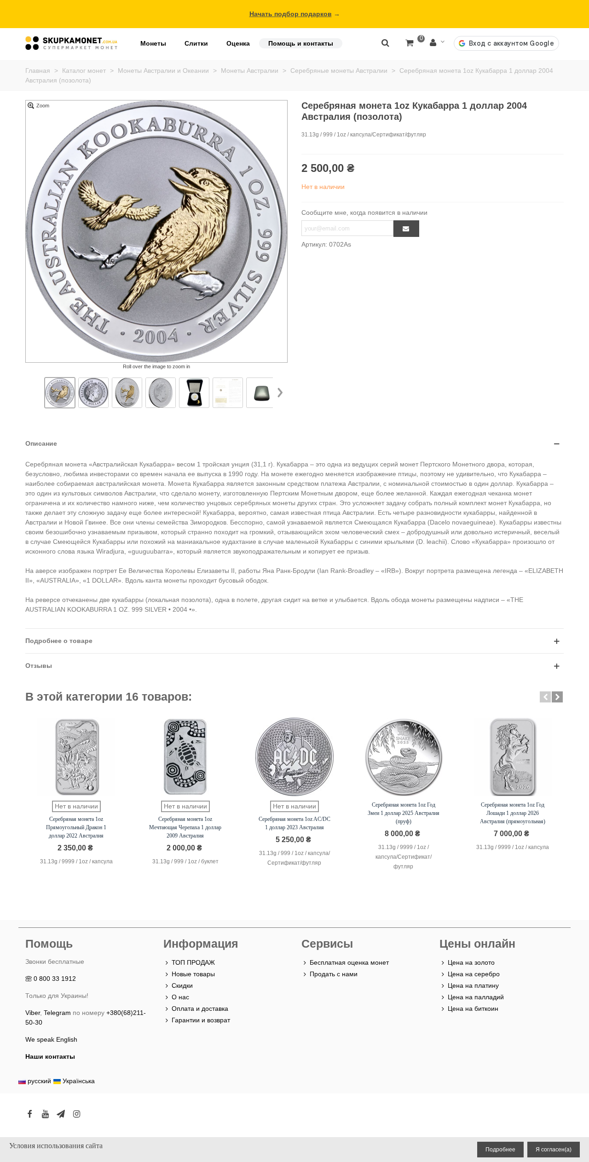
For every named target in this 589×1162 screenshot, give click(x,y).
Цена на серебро (474, 974)
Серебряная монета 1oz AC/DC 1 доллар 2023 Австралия (294, 823)
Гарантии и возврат (201, 1020)
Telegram (57, 1012)
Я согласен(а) (554, 1149)
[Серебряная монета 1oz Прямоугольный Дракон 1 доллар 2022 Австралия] (76, 757)
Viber (32, 1012)
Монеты (153, 43)
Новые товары (193, 974)
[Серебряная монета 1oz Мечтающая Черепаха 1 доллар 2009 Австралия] (185, 757)
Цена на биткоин (473, 1008)
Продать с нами (334, 974)
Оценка (238, 43)
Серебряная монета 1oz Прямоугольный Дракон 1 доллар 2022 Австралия (76, 827)
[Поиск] (385, 42)
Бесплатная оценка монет (349, 962)
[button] (545, 696)
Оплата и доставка (200, 1008)
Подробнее (500, 1149)
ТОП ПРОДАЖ (193, 962)
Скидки (182, 985)
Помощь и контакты (300, 43)
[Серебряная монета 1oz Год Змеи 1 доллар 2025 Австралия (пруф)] (403, 757)
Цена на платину (473, 985)
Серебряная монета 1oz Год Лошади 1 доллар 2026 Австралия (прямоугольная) (512, 813)
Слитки (196, 43)
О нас (180, 997)
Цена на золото (471, 962)
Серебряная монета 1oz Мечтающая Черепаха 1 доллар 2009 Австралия (185, 827)
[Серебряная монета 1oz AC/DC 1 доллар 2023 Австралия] (294, 757)
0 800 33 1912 (55, 978)
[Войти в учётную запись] (437, 43)
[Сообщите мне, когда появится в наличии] (406, 228)
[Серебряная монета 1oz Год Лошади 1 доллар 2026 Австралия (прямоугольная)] (513, 757)
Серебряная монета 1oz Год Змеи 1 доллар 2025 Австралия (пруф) (403, 813)
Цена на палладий (476, 997)
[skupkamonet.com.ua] (71, 43)
